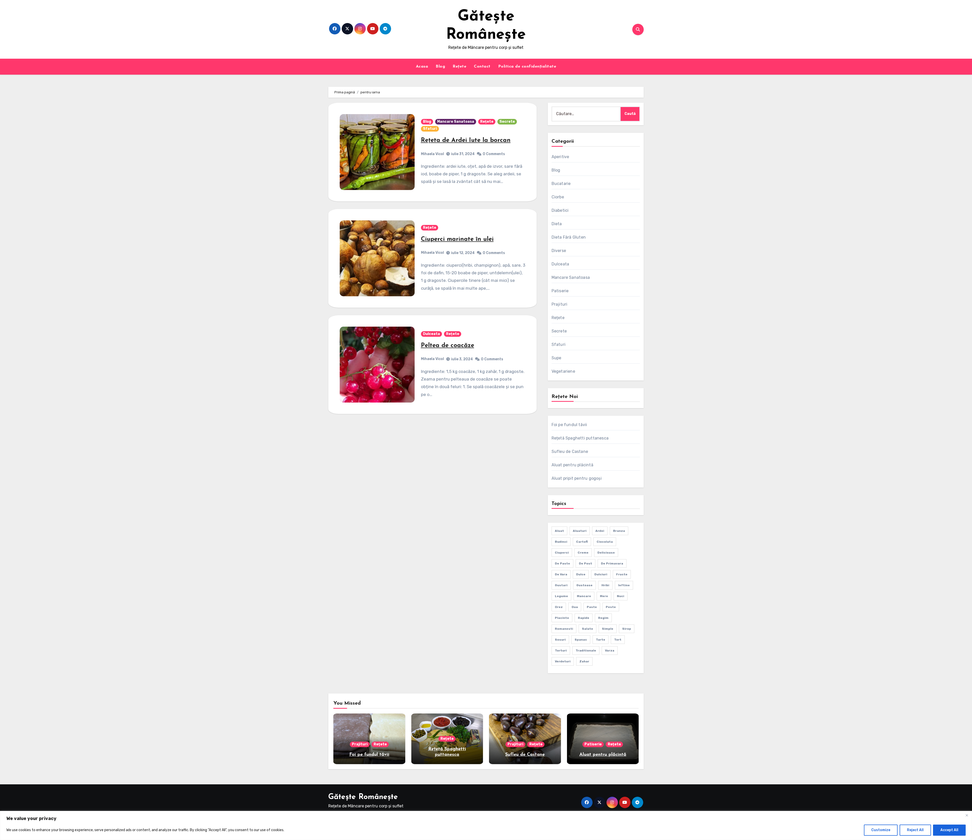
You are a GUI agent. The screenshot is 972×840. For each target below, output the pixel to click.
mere (604, 596)
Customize (880, 830)
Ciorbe (558, 197)
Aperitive (560, 156)
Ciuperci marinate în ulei (457, 239)
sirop (626, 629)
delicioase (606, 552)
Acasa (422, 67)
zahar (584, 661)
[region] (486, 825)
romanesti (564, 629)
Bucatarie (561, 183)
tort (617, 639)
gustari (561, 585)
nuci (620, 596)
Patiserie (560, 290)
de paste (562, 563)
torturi (561, 650)
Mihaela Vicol (432, 154)
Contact (482, 67)
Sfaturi (430, 129)
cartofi (582, 541)
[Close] (967, 815)
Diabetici (560, 210)
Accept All (949, 830)
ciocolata (605, 541)
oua (575, 607)
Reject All (915, 830)
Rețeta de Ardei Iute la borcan (466, 140)
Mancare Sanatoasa (455, 121)
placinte (562, 618)
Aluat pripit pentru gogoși (577, 478)
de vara (561, 574)
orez (559, 607)
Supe (556, 357)
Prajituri (560, 304)
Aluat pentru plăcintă (572, 465)
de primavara (612, 563)
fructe (621, 574)
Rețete (459, 67)
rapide (583, 618)
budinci (561, 541)
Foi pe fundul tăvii (569, 424)
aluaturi (579, 531)
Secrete (507, 121)
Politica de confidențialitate (527, 67)
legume (561, 596)
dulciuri (600, 574)
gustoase (584, 585)
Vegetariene (563, 371)
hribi (605, 585)
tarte (600, 639)
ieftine (624, 585)
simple (607, 629)
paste (592, 607)
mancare (584, 596)
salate (587, 629)
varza (609, 650)
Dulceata (431, 334)
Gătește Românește (363, 797)
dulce (580, 574)
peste (611, 607)
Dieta (557, 223)
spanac (581, 639)
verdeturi (563, 661)
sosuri (560, 639)
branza (619, 531)
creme (583, 552)
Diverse (559, 250)
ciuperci (562, 552)
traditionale (586, 650)
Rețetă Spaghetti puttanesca (580, 438)
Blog (440, 67)
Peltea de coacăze (447, 346)
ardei (599, 531)
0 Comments (494, 154)
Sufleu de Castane (570, 451)
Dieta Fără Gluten (569, 237)
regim (603, 618)
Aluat (559, 531)
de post (585, 563)
